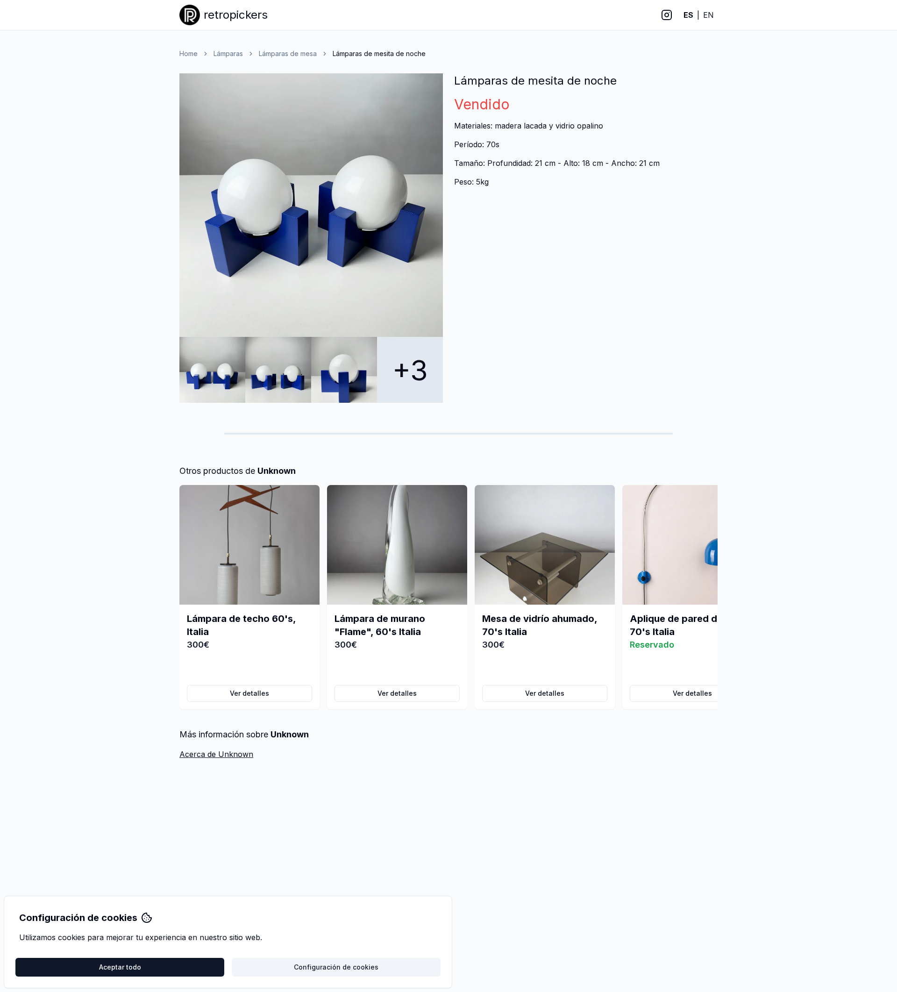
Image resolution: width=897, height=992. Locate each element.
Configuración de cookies (336, 967)
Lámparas (228, 53)
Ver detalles (249, 693)
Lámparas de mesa (288, 53)
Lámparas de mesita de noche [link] (379, 53)
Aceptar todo (120, 967)
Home (188, 53)
